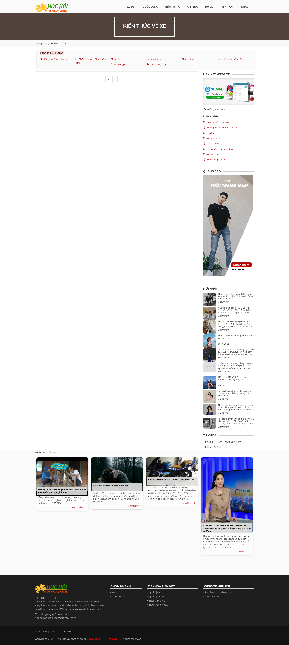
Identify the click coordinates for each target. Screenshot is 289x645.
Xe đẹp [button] (131, 6)
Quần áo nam (214, 447)
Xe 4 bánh (155, 59)
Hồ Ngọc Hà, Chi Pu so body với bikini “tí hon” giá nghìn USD (235, 378)
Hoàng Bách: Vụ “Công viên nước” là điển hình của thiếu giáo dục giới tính (62, 491)
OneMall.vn (212, 596)
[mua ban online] (228, 91)
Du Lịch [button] (210, 6)
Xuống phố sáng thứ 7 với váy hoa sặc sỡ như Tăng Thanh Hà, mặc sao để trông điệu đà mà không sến (235, 311)
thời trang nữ (157, 600)
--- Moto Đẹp (213, 154)
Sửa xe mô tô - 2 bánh (55, 59)
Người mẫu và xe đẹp (232, 59)
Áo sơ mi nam (214, 441)
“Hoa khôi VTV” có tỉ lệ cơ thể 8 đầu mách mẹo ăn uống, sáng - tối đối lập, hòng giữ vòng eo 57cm (227, 528)
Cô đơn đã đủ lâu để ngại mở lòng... (111, 485)
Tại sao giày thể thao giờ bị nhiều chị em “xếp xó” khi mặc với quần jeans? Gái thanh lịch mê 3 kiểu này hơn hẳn (236, 422)
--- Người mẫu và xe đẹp (219, 149)
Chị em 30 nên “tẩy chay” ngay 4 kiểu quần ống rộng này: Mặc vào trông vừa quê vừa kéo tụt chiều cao (235, 367)
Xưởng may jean (216, 109)
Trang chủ (41, 43)
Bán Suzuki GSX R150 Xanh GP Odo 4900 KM (171, 479)
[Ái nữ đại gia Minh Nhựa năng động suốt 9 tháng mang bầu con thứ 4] (209, 398)
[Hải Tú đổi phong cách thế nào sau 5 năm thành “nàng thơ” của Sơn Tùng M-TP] (209, 300)
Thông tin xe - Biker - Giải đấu (222, 127)
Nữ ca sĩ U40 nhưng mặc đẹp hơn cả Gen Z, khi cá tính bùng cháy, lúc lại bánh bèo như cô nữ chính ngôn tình (235, 325)
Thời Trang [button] (172, 6)
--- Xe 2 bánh (213, 143)
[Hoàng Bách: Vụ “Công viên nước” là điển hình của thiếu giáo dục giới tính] (61, 476)
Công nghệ (119, 596)
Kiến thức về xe (59, 43)
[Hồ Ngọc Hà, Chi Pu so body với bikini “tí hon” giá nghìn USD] (209, 383)
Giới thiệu (41, 631)
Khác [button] (244, 6)
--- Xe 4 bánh (213, 138)
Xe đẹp (118, 59)
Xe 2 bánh (190, 59)
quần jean (155, 592)
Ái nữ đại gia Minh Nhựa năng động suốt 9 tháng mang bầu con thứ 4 (234, 393)
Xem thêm (78, 507)
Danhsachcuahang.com (220, 592)
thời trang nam (158, 604)
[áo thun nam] (228, 225)
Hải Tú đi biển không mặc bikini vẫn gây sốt (235, 336)
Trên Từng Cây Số (159, 64)
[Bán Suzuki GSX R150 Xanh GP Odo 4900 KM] (171, 471)
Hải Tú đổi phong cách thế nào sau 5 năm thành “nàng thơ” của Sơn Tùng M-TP (235, 296)
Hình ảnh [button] (228, 6)
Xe (113, 592)
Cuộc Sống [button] (150, 6)
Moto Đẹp (119, 64)
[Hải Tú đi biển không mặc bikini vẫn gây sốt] (209, 342)
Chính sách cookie (61, 631)
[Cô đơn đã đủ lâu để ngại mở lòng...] (116, 473)
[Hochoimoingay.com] (52, 6)
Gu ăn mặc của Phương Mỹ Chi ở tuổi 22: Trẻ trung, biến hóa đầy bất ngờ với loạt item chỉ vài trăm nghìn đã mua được (236, 353)
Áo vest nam (234, 441)
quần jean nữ (157, 596)
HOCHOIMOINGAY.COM (103, 638)
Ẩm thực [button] (192, 6)
